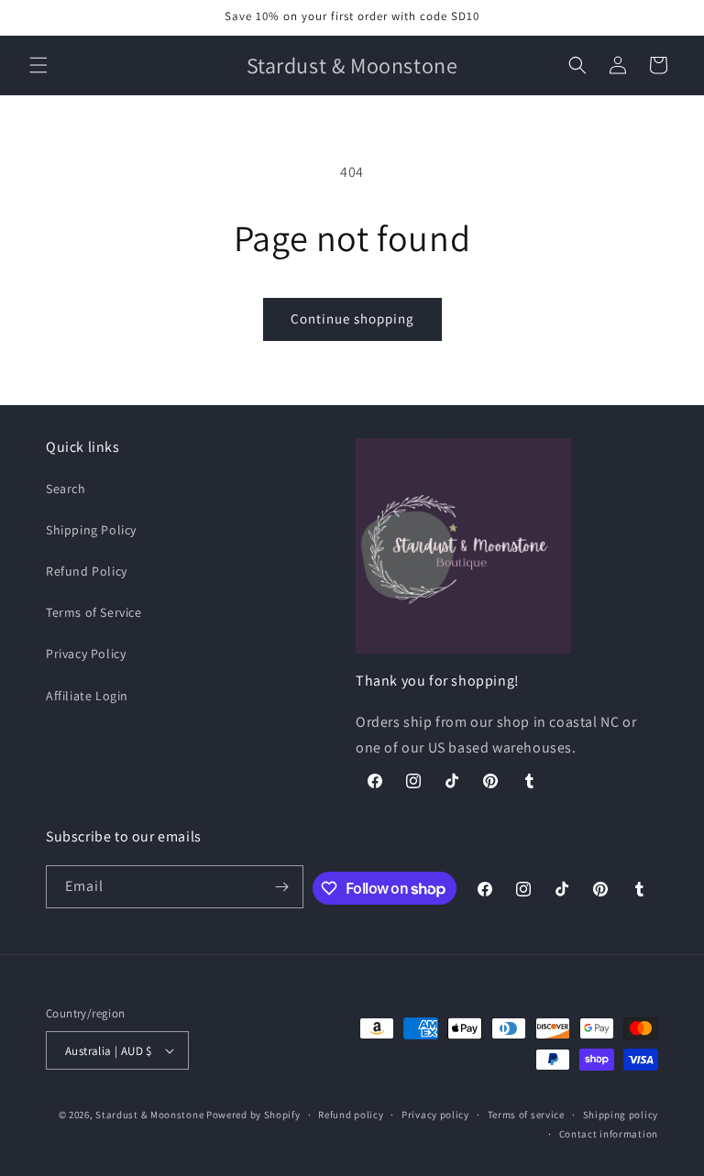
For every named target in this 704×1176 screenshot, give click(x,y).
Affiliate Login (87, 695)
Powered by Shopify (253, 1114)
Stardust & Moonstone (149, 1114)
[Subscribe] (282, 886)
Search (66, 488)
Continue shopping (352, 318)
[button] (38, 65)
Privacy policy (435, 1114)
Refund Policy (86, 571)
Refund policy (350, 1114)
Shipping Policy (91, 530)
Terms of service (526, 1114)
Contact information (608, 1133)
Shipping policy (621, 1114)
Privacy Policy (86, 653)
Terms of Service (94, 612)
